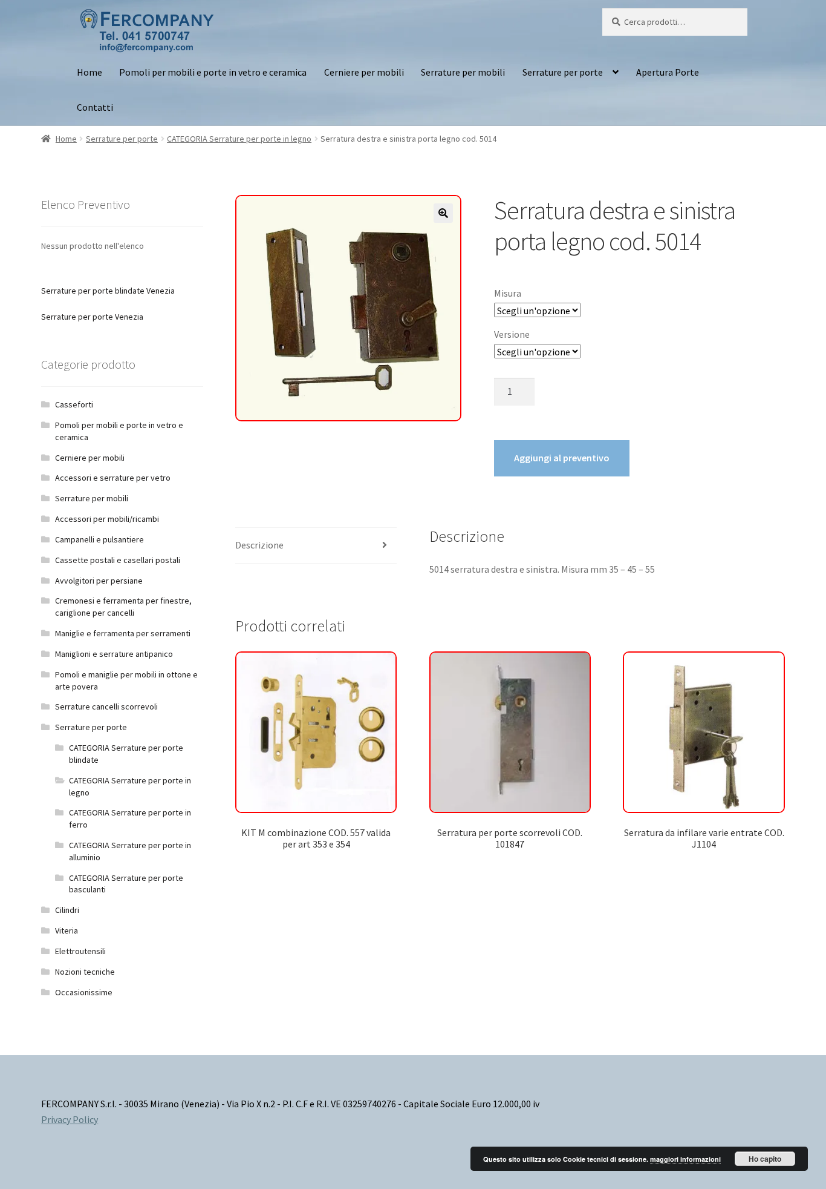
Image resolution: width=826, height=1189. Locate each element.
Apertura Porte (667, 72)
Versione (512, 334)
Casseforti (74, 404)
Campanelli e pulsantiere (99, 539)
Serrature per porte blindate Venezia (108, 290)
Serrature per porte (562, 72)
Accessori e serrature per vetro (113, 477)
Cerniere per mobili (364, 72)
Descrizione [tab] (259, 545)
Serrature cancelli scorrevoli (106, 706)
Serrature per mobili (463, 72)
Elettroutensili (80, 951)
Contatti (95, 107)
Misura (507, 293)
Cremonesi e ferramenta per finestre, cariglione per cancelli (123, 606)
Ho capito (765, 1158)
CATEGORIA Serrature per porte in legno (239, 138)
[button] (443, 213)
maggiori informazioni (685, 1159)
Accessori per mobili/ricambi (107, 518)
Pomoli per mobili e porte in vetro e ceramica (213, 72)
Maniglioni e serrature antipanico (114, 653)
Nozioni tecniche (85, 971)
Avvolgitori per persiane (99, 580)
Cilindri (67, 909)
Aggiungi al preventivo (562, 458)
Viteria (66, 930)
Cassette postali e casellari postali (117, 560)
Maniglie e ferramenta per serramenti (122, 633)
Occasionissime (83, 992)
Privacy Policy (69, 1119)
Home (89, 72)
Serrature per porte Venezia (92, 316)
